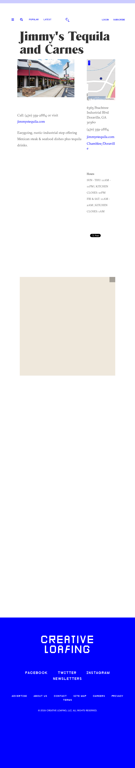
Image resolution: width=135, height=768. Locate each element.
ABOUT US (40, 696)
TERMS (67, 700)
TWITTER (67, 673)
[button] (112, 279)
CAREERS (99, 696)
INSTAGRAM (98, 673)
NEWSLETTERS (67, 679)
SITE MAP (79, 696)
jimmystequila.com (31, 121)
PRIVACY (117, 696)
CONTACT (60, 696)
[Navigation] (11, 19)
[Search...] (21, 19)
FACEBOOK (36, 673)
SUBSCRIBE (119, 20)
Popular (34, 20)
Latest (47, 20)
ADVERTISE (19, 696)
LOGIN (105, 20)
